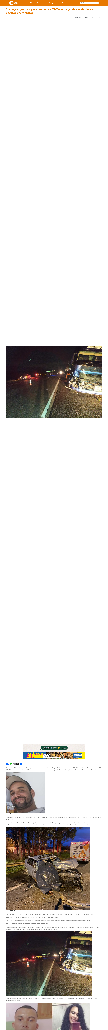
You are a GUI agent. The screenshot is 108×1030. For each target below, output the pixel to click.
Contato (64, 3)
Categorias (52, 3)
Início (32, 3)
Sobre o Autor (41, 3)
